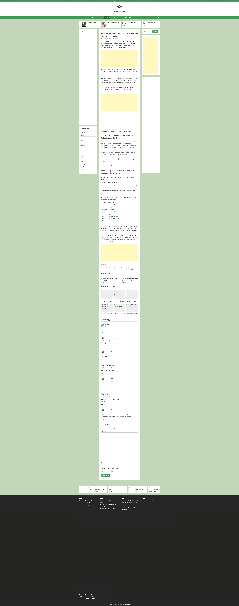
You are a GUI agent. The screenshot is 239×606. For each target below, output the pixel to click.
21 (153, 510)
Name (102, 450)
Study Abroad (115, 17)
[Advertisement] (119, 58)
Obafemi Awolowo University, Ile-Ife (110, 216)
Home (81, 17)
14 (153, 508)
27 (151, 512)
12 (148, 508)
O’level (130, 17)
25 (146, 512)
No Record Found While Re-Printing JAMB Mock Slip (132, 279)
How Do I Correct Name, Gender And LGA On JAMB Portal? (113, 279)
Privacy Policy (114, 1)
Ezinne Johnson (106, 324)
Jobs (81, 153)
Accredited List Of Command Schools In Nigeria (111, 488)
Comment (103, 431)
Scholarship (100, 17)
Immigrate (83, 145)
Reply (102, 332)
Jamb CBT (107, 17)
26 (148, 512)
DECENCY (105, 394)
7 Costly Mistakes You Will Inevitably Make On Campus (118, 131)
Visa (81, 171)
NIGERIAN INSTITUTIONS (120, 192)
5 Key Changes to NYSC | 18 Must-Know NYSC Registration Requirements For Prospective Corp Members (92, 23)
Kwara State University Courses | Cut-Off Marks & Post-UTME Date (132, 23)
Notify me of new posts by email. (109, 471)
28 (153, 512)
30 (158, 512)
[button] (82, 547)
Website (102, 462)
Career (121, 17)
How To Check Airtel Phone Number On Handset (90, 488)
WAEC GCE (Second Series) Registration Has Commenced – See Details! (153, 23)
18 (146, 510)
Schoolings (83, 164)
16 (158, 508)
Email (102, 456)
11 (146, 508)
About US (125, 1)
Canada (82, 137)
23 (158, 510)
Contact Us (120, 1)
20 (151, 510)
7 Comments (121, 39)
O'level (148, 25)
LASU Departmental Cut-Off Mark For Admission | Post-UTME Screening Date (130, 502)
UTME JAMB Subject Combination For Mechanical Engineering (153, 488)
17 (143, 510)
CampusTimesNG (119, 11)
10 (143, 508)
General (82, 143)
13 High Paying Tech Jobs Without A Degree (133, 488)
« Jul (143, 517)
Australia (82, 135)
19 (148, 510)
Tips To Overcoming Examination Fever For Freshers (112, 23)
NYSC (126, 17)
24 (143, 512)
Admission (87, 17)
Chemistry (128, 143)
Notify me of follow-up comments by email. (111, 468)
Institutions (93, 17)
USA (82, 169)
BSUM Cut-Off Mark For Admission (108, 508)
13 (151, 508)
